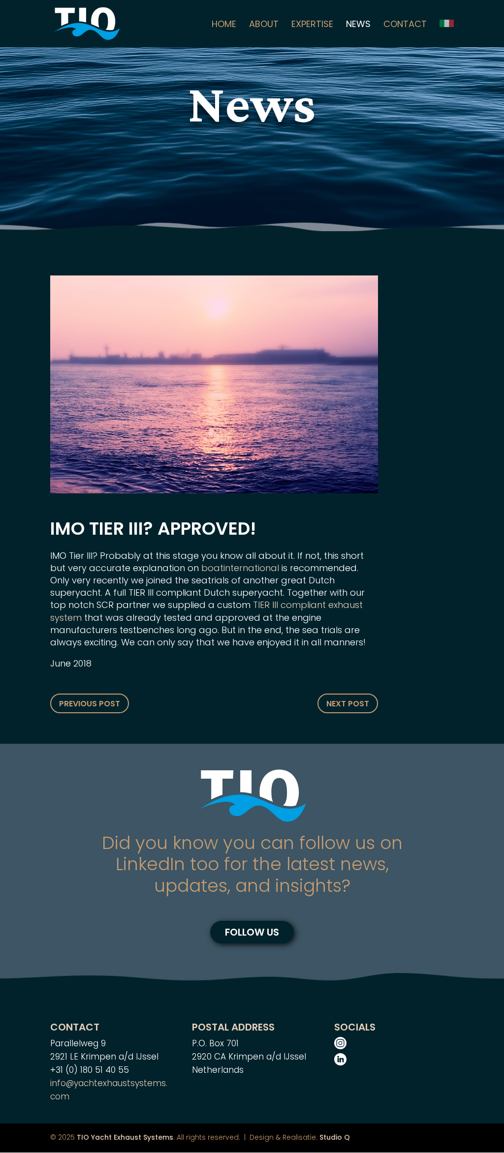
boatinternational (240, 568)
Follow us (252, 932)
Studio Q (334, 1137)
